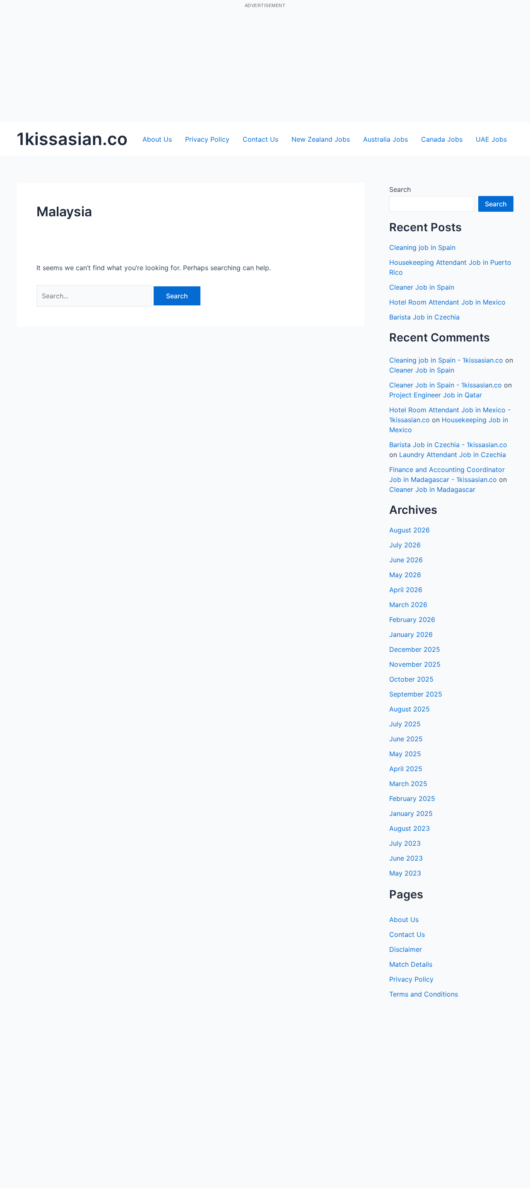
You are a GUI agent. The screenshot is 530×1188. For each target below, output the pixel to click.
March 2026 (408, 604)
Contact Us (260, 139)
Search (400, 189)
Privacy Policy (207, 139)
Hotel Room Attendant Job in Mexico (447, 302)
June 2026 (406, 560)
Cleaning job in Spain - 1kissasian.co (446, 360)
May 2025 (405, 754)
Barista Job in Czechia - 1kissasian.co (448, 444)
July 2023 (405, 843)
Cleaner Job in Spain (421, 287)
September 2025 (415, 694)
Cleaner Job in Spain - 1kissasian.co (445, 385)
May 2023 (405, 873)
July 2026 (405, 545)
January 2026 (411, 634)
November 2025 (415, 664)
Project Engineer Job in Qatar (435, 395)
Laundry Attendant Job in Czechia (452, 454)
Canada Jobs (442, 139)
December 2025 (414, 649)
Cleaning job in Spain (422, 247)
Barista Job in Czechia (424, 317)
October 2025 (411, 679)
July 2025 (405, 724)
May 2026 (405, 575)
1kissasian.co (72, 138)
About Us (157, 139)
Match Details (410, 964)
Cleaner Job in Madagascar (432, 489)
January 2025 (411, 813)
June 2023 (406, 858)
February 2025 (412, 798)
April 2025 (405, 769)
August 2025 (409, 709)
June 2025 (406, 739)
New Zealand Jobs (321, 139)
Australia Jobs (385, 139)
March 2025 (408, 783)
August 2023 (409, 828)
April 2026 (405, 590)
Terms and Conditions (423, 994)
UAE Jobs (491, 139)
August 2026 (409, 530)
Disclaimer (405, 949)
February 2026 (412, 619)
